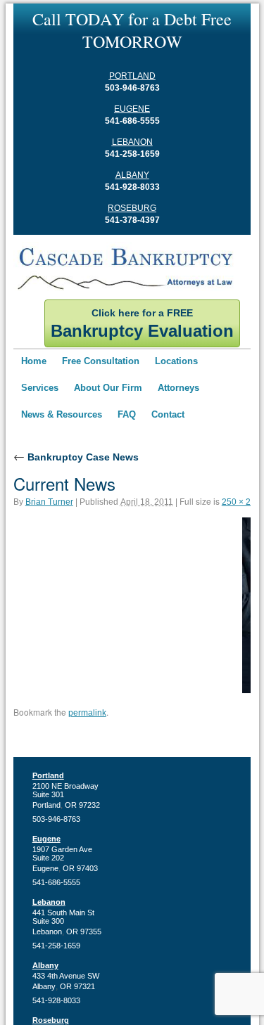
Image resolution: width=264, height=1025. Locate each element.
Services (39, 387)
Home (33, 361)
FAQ (127, 414)
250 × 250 (241, 502)
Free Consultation (100, 361)
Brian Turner (49, 502)
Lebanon (132, 142)
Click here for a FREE (142, 323)
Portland (132, 76)
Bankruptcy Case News (76, 457)
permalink (87, 713)
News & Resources (61, 414)
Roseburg (132, 208)
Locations (176, 361)
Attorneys (178, 387)
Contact (167, 414)
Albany (132, 175)
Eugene (132, 109)
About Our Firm (108, 387)
